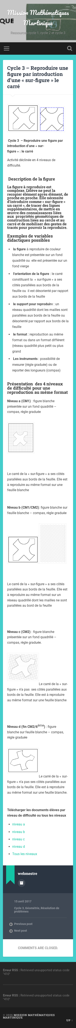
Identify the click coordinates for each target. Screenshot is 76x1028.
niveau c (18, 839)
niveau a (18, 824)
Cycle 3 (19, 908)
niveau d (18, 847)
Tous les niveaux (24, 854)
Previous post (23, 924)
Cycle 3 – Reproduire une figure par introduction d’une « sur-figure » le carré (37, 77)
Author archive (21, 883)
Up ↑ (69, 1020)
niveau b (18, 832)
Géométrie (32, 908)
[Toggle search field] (69, 48)
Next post (20, 930)
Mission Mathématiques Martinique (38, 17)
